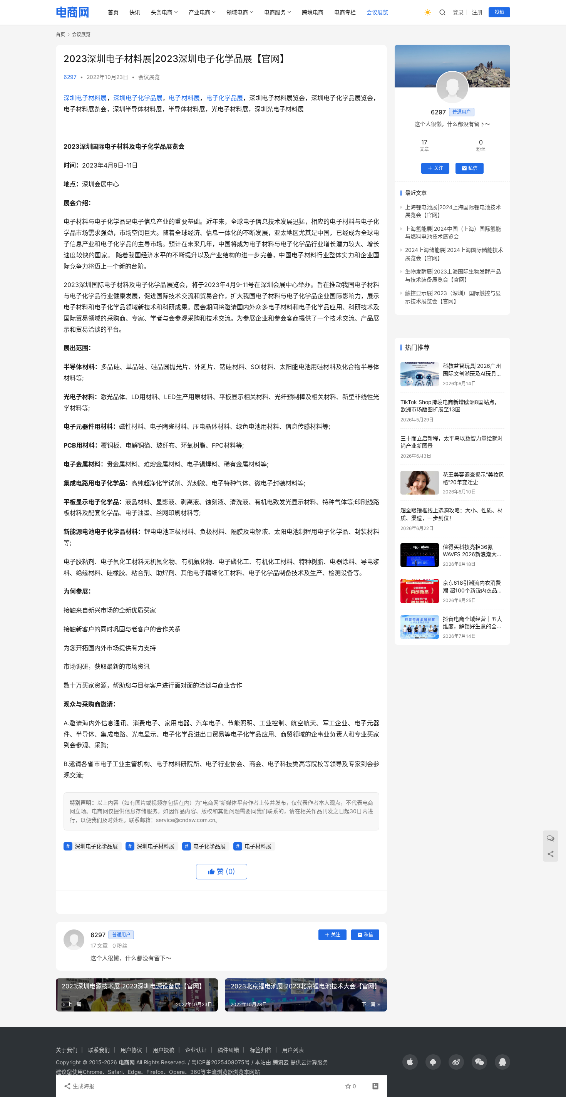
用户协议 (131, 1050)
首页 (113, 12)
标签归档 (260, 1050)
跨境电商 (312, 12)
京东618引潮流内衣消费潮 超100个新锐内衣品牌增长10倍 (472, 590)
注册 (477, 12)
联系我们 (99, 1050)
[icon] (410, 1062)
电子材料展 (184, 98)
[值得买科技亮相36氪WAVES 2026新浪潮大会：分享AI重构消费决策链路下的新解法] (419, 555)
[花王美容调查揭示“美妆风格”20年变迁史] (419, 483)
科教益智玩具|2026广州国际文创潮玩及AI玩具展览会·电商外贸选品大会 (472, 373)
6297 (70, 77)
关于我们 (66, 1050)
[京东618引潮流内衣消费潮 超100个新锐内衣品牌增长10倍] (419, 591)
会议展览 (377, 12)
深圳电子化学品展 (138, 98)
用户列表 (293, 1050)
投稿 (499, 12)
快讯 (134, 12)
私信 (368, 935)
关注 (335, 935)
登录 (458, 12)
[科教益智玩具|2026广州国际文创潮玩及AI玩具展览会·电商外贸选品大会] (419, 374)
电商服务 (275, 12)
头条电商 (161, 12)
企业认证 (196, 1050)
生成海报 (82, 1086)
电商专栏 (345, 12)
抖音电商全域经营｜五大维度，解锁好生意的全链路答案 (472, 626)
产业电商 (199, 12)
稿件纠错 (228, 1050)
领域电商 (237, 12)
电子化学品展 (224, 98)
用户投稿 (163, 1050)
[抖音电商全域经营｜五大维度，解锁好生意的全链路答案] (419, 627)
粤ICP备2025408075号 (220, 1062)
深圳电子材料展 (85, 98)
